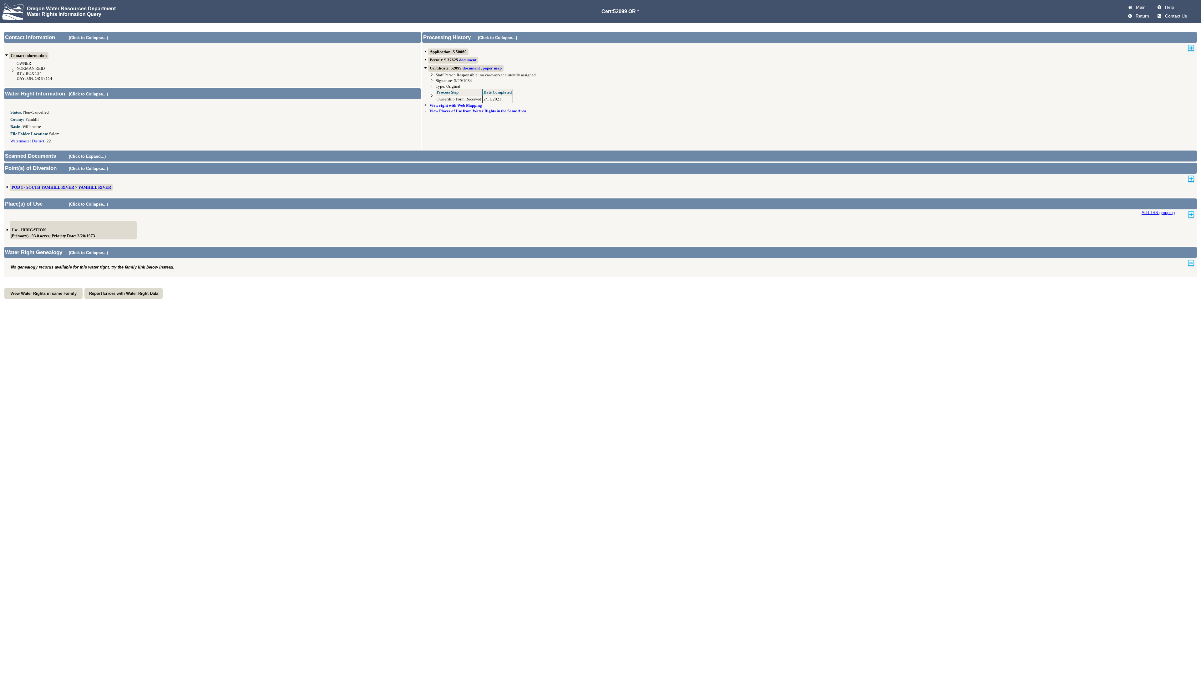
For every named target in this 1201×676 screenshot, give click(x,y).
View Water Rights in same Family (43, 293)
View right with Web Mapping (455, 105)
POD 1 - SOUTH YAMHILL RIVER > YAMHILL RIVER (61, 187)
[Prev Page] (1130, 16)
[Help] (1159, 7)
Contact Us (1175, 15)
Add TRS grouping (1158, 212)
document (467, 60)
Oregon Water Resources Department (71, 8)
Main (1139, 7)
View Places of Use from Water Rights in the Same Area (477, 111)
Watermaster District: (28, 141)
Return (1141, 15)
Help (1168, 7)
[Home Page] (1130, 7)
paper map (492, 68)
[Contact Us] (1159, 16)
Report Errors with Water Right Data (123, 293)
